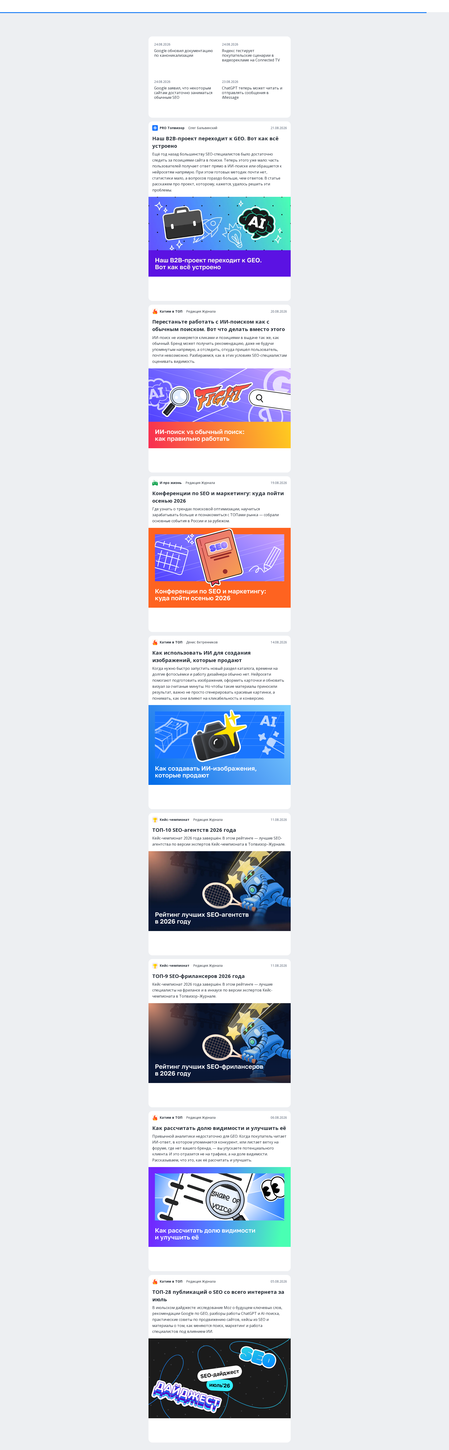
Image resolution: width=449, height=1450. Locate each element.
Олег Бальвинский (202, 128)
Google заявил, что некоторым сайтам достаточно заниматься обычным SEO (183, 93)
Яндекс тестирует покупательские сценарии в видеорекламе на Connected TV (251, 55)
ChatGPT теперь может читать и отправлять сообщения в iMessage (252, 93)
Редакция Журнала (201, 311)
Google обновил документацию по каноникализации (183, 53)
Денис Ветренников (202, 642)
